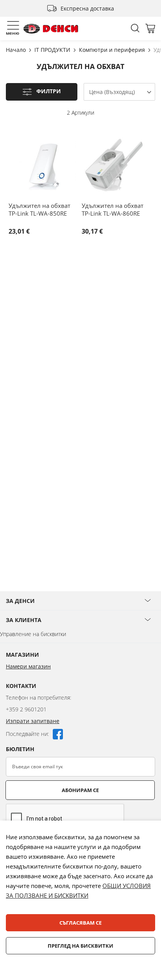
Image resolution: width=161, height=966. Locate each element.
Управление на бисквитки (33, 634)
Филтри (48, 91)
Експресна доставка (87, 8)
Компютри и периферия (113, 49)
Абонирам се (80, 790)
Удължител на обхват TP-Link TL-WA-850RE (39, 209)
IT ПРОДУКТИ (53, 49)
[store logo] (50, 29)
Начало (16, 49)
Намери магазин (28, 666)
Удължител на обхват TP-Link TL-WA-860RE (112, 209)
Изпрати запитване (32, 721)
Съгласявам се (80, 922)
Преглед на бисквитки (80, 945)
